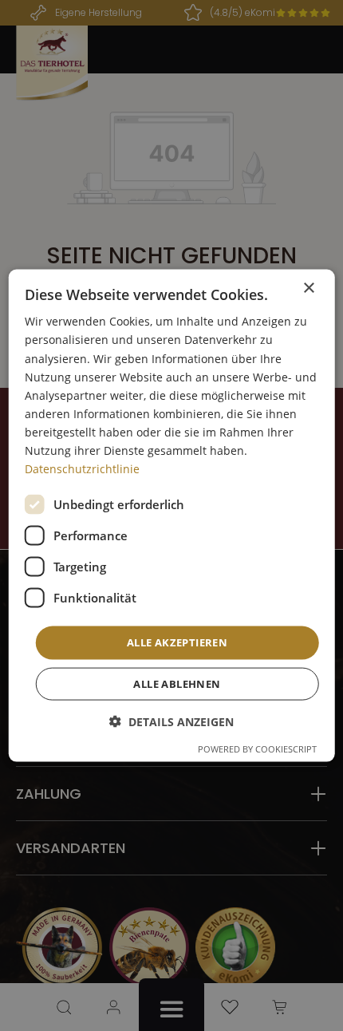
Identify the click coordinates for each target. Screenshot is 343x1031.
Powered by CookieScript (257, 748)
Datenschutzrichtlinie (82, 468)
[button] (171, 721)
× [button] (308, 288)
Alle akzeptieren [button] (177, 642)
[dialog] (172, 516)
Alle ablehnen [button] (176, 683)
